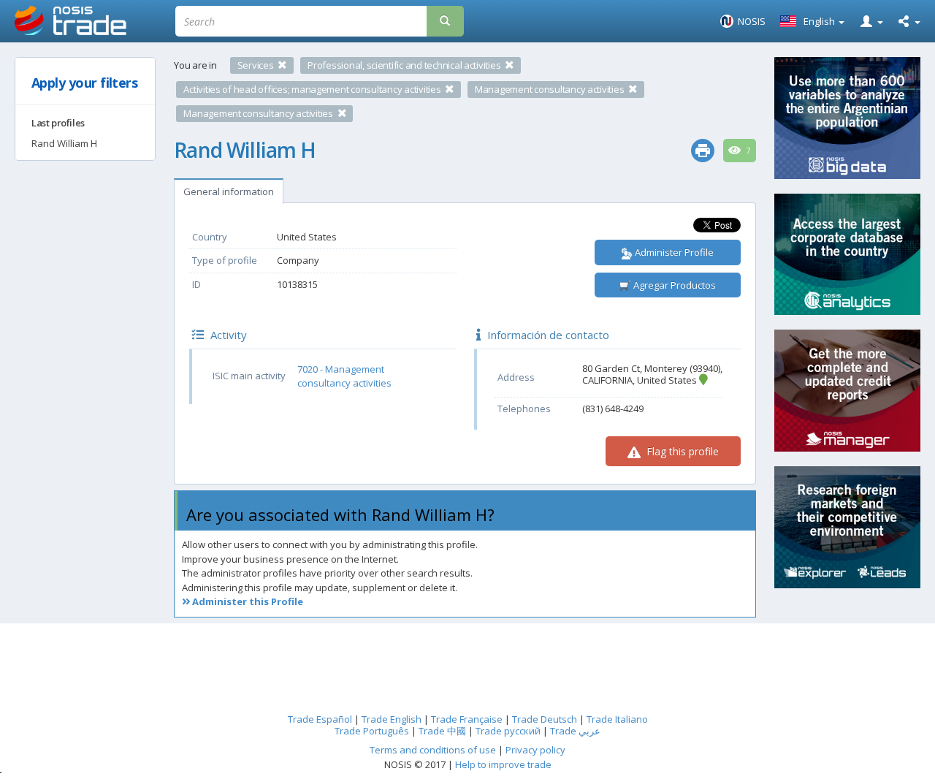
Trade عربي (575, 730)
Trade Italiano (617, 719)
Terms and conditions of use (433, 749)
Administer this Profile (246, 601)
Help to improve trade (503, 764)
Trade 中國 (442, 730)
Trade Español (320, 719)
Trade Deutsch (544, 719)
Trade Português (372, 730)
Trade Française (467, 719)
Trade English (391, 719)
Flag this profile (681, 451)
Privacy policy (535, 749)
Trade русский (508, 730)
